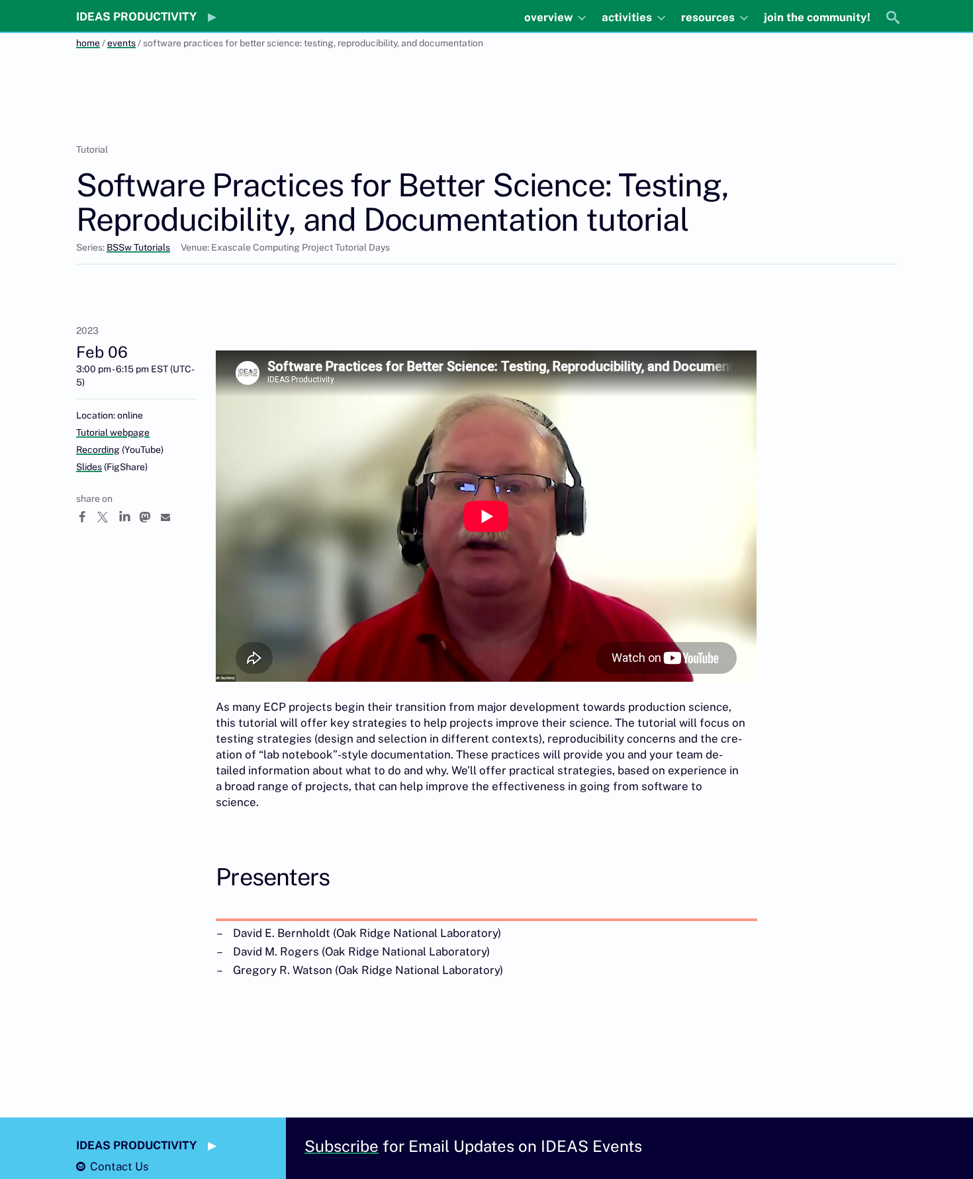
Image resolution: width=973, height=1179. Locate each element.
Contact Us (119, 1166)
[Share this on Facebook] (86, 517)
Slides (89, 467)
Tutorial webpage (113, 432)
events (121, 43)
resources (709, 17)
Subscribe (341, 1146)
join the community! (817, 17)
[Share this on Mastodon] (150, 517)
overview (549, 17)
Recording (98, 449)
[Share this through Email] (171, 517)
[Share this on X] (107, 517)
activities (628, 17)
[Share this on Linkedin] (129, 517)
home (88, 43)
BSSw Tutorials (138, 247)
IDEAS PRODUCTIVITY (136, 16)
